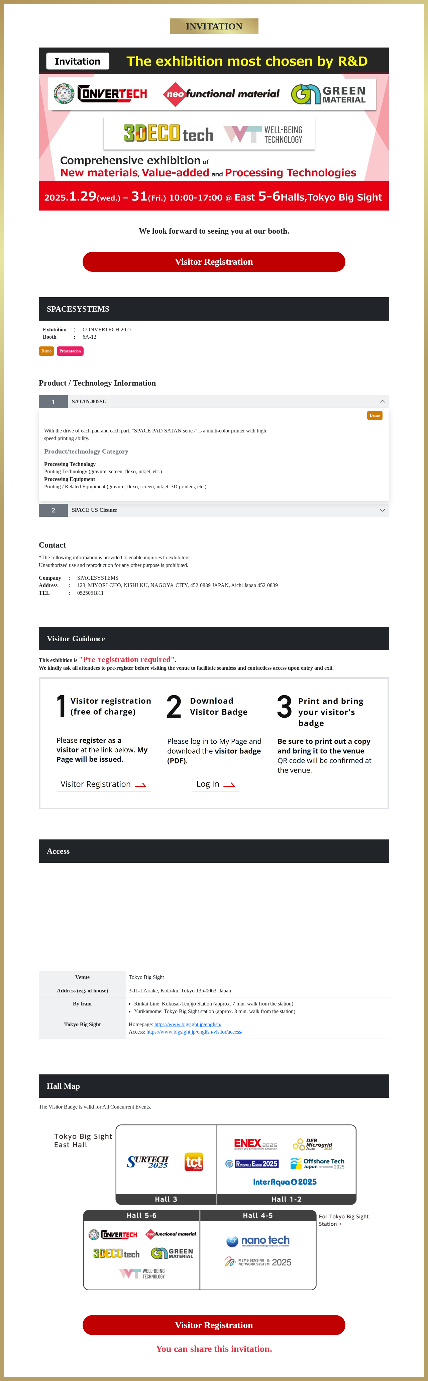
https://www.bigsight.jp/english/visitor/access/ (194, 1032)
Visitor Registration (214, 261)
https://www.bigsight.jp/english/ (187, 1024)
